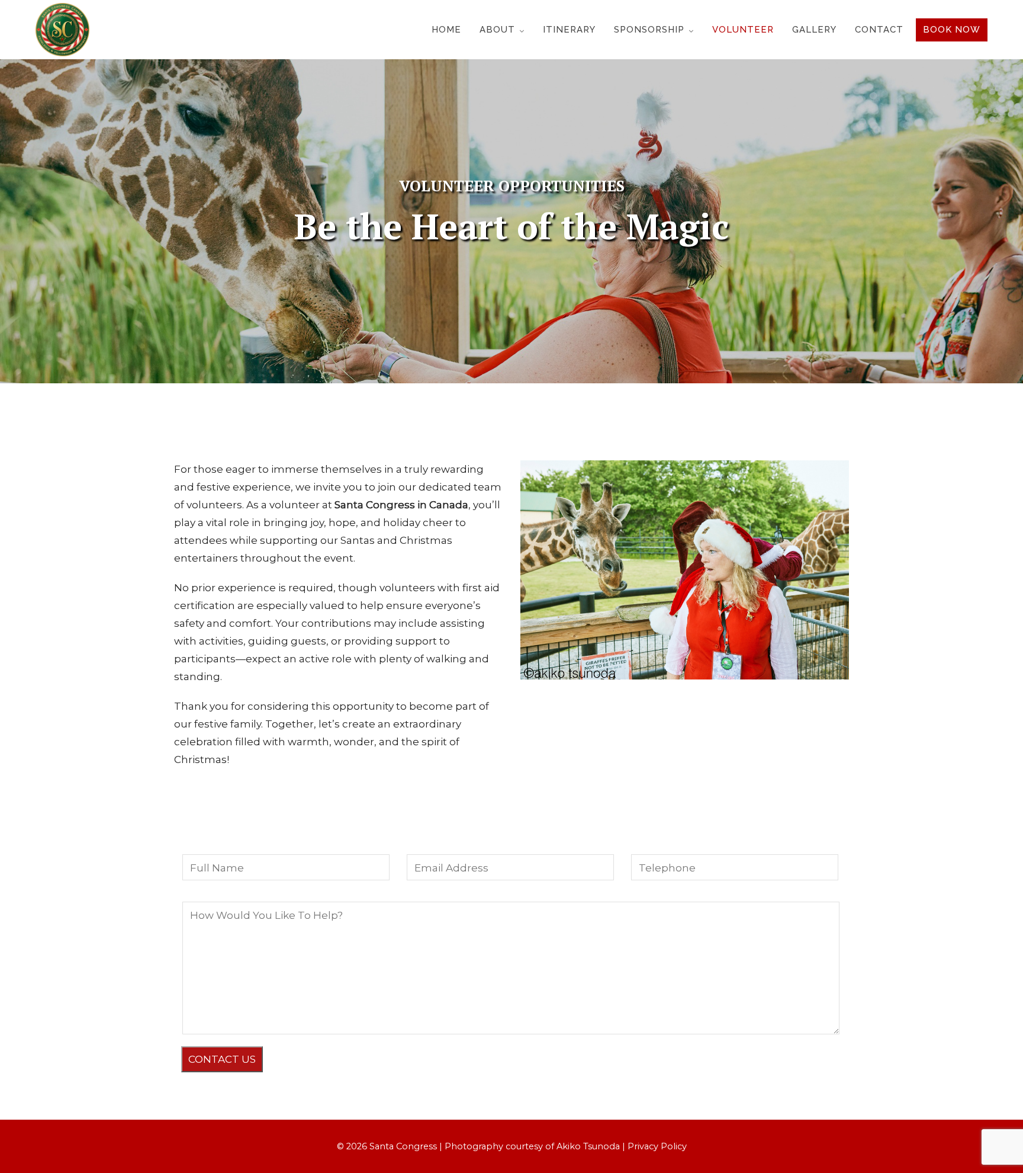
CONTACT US (222, 1059)
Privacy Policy (657, 1146)
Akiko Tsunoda (588, 1146)
